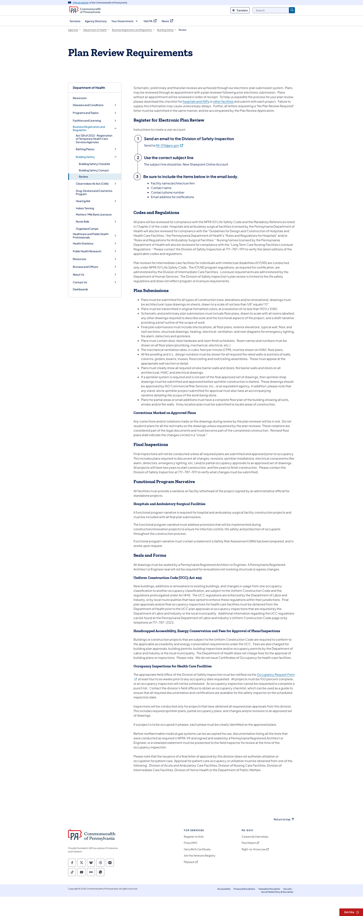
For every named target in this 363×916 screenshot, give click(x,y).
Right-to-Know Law (254, 849)
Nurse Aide (82, 221)
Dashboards (80, 289)
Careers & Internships (255, 836)
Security (287, 889)
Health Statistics (83, 243)
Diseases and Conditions (88, 105)
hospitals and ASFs (196, 101)
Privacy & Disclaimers (244, 889)
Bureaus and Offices (85, 266)
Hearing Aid (83, 201)
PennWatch (249, 842)
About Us (78, 274)
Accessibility (223, 889)
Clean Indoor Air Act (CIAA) (92, 183)
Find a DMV (190, 842)
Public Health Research (87, 251)
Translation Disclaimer (269, 889)
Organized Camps (87, 228)
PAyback (189, 862)
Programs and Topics (86, 112)
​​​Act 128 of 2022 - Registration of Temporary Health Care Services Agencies (94, 139)
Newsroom (80, 98)
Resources (79, 259)
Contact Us (80, 282)
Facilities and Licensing (87, 120)
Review (83, 176)
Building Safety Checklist (94, 164)
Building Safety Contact (94, 170)
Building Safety (85, 157)
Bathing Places (85, 149)
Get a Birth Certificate (197, 849)
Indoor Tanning (85, 208)
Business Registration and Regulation (89, 128)
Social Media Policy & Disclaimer (277, 892)
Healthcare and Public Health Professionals (91, 235)
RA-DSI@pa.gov (170, 145)
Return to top (282, 819)
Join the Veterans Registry (199, 855)
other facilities (223, 101)
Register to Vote (194, 836)
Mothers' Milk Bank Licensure (94, 214)
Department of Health (89, 87)
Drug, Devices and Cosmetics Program (94, 192)
